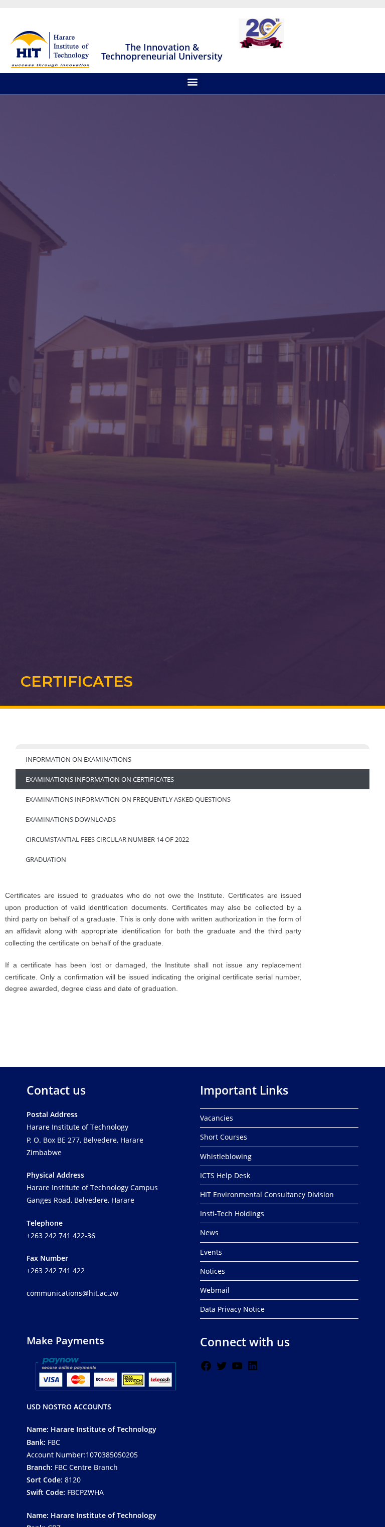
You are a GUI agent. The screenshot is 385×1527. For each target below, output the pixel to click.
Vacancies (216, 1118)
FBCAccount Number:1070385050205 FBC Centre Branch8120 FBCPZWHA (91, 1460)
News (209, 1232)
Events (211, 1252)
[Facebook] (206, 1369)
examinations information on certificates (100, 779)
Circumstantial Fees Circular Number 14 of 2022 (107, 839)
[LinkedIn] (253, 1369)
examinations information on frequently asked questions (128, 799)
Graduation (46, 859)
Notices (212, 1271)
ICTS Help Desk (225, 1175)
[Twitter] (222, 1369)
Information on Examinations (78, 759)
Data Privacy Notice (232, 1309)
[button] (192, 81)
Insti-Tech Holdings (232, 1213)
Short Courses (223, 1137)
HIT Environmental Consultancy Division (267, 1194)
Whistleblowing (226, 1156)
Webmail (215, 1290)
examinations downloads (71, 819)
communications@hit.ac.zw (72, 1293)
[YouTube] (237, 1369)
